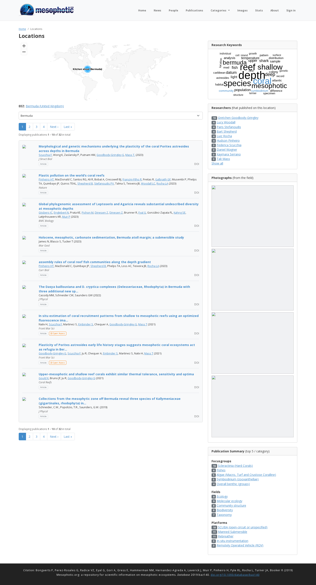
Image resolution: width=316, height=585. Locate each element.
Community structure (231, 505)
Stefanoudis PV (104, 183)
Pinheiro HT (46, 179)
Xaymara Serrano (229, 154)
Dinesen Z (101, 212)
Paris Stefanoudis (229, 127)
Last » (68, 127)
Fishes (221, 470)
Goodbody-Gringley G (110, 155)
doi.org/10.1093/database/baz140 (235, 575)
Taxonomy (224, 515)
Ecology (222, 496)
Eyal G (142, 212)
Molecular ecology (229, 501)
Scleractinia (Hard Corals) (235, 466)
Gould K (44, 378)
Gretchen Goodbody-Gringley (238, 118)
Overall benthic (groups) (233, 484)
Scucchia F (45, 155)
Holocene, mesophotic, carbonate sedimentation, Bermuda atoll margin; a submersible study (111, 237)
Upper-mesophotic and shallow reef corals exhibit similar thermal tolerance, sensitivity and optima (116, 374)
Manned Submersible (232, 532)
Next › (54, 127)
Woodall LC (148, 183)
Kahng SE (180, 212)
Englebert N (61, 212)
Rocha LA (162, 183)
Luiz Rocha (224, 136)
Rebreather (225, 536)
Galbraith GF (163, 179)
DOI (196, 164)
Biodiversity (225, 510)
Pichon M (88, 212)
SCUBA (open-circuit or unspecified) (242, 527)
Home (22, 29)
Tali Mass (223, 159)
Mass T (142, 324)
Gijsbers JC (45, 212)
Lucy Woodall (226, 122)
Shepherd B (85, 183)
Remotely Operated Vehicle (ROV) (240, 545)
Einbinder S (85, 324)
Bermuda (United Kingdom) (45, 106)
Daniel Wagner (227, 149)
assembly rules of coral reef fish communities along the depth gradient (95, 262)
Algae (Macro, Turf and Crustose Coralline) (246, 475)
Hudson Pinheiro (228, 140)
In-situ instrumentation (232, 541)
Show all (217, 163)
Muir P (66, 217)
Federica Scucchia (229, 145)
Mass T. (130, 155)
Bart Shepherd (227, 131)
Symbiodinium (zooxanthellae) (238, 479)
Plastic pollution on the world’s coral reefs (71, 175)
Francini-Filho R (132, 179)
